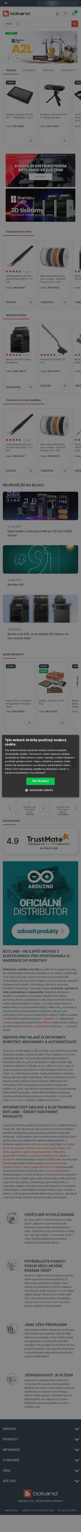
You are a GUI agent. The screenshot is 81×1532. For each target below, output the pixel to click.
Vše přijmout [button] (40, 781)
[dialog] (40, 766)
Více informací (37, 773)
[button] (40, 790)
